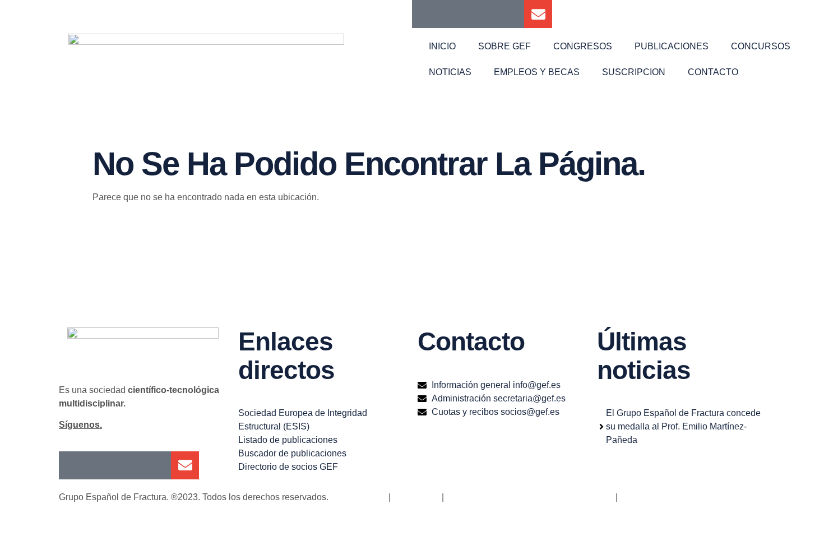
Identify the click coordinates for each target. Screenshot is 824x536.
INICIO (442, 46)
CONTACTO (713, 72)
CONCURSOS (760, 46)
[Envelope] (538, 14)
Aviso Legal (415, 497)
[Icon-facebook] (426, 14)
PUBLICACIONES (672, 46)
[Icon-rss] (510, 14)
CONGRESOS (582, 46)
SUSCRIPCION (633, 72)
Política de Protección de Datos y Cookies (529, 497)
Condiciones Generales (667, 497)
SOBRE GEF (504, 46)
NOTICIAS (450, 72)
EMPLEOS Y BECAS (537, 72)
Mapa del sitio (358, 497)
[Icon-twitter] (454, 14)
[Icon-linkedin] (482, 14)
